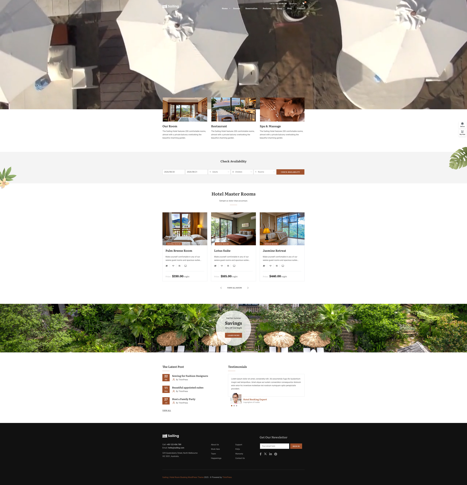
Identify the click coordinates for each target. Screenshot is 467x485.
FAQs (237, 449)
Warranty (239, 454)
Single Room (271, 244)
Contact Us (240, 458)
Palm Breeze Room (179, 250)
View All (166, 410)
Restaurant (219, 126)
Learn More (233, 335)
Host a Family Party (183, 399)
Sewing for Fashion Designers (190, 376)
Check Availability (290, 172)
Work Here (215, 449)
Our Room (169, 126)
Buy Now (462, 134)
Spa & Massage (270, 126)
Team (213, 454)
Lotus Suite (222, 250)
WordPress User (252, 399)
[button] (231, 406)
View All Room (234, 287)
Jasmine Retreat (274, 250)
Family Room (222, 244)
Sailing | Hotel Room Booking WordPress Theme (183, 477)
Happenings (216, 458)
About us (215, 444)
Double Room (174, 244)
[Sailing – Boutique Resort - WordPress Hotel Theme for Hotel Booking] (170, 6)
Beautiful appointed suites (187, 387)
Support (238, 444)
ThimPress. (227, 477)
